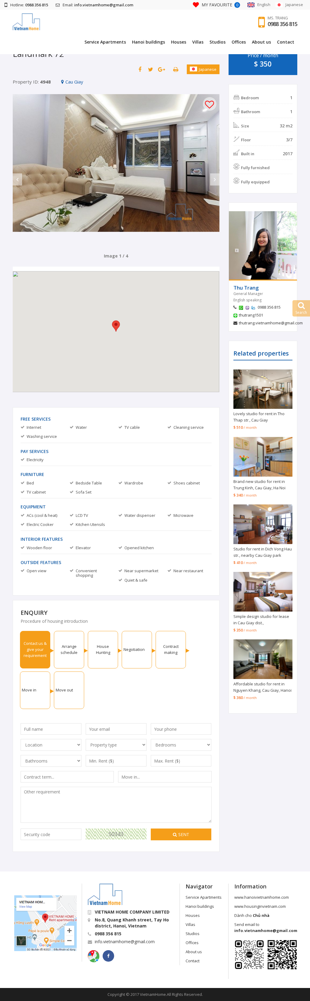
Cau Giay (74, 82)
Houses (178, 42)
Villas (197, 42)
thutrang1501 (251, 315)
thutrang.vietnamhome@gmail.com (271, 323)
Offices (239, 42)
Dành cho (251, 915)
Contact (285, 42)
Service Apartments (105, 42)
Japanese (207, 69)
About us (261, 42)
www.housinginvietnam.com (260, 906)
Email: (98, 5)
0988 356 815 (282, 24)
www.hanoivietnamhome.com (261, 897)
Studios (217, 42)
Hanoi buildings (148, 42)
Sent (183, 834)
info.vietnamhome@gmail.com (125, 941)
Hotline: (29, 5)
